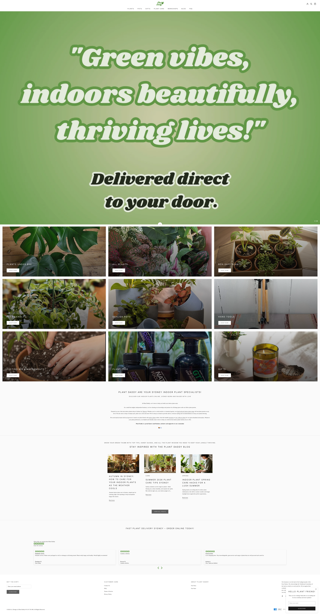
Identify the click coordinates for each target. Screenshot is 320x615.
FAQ (190, 8)
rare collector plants (180, 417)
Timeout (144, 411)
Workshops (173, 8)
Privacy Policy (108, 594)
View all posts (160, 511)
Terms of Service (108, 591)
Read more (112, 500)
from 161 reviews (38, 545)
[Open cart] (315, 4)
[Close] (316, 589)
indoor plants (152, 417)
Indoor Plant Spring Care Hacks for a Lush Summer (196, 483)
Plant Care (159, 8)
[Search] (311, 4)
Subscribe (302, 608)
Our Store (193, 588)
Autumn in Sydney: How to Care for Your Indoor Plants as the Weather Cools (122, 482)
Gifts (148, 8)
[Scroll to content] (160, 224)
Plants (131, 8)
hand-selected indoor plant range (185, 411)
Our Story (193, 585)
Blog (184, 8)
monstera (171, 417)
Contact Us (107, 585)
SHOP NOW (13, 270)
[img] (161, 544)
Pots (140, 8)
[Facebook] (282, 596)
